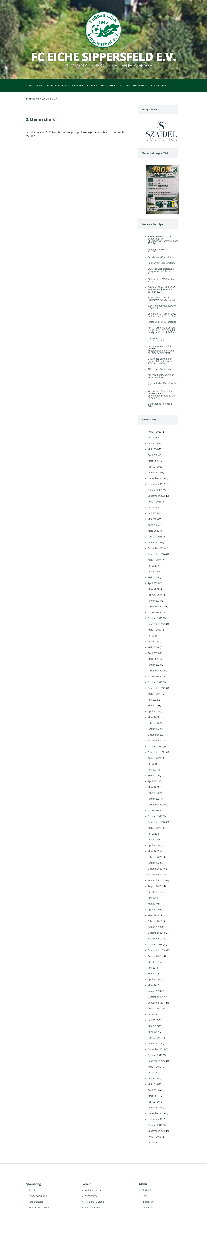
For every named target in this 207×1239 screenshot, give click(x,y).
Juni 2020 (153, 839)
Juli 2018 (152, 961)
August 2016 (154, 1066)
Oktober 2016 (155, 1055)
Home (29, 85)
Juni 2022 (153, 699)
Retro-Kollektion (58, 85)
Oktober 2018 (155, 944)
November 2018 (156, 938)
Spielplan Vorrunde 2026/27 (158, 250)
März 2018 (153, 985)
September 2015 (157, 1130)
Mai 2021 (153, 775)
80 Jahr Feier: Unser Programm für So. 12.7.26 (161, 298)
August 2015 (154, 1136)
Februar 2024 (155, 594)
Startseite (32, 98)
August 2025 (154, 501)
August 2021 (154, 757)
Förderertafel (36, 1201)
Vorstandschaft (93, 1207)
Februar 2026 (155, 466)
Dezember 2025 (156, 478)
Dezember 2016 (156, 1049)
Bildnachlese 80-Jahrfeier (161, 262)
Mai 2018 (153, 973)
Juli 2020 (152, 833)
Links (144, 1195)
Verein (40, 85)
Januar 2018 (154, 991)
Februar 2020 (155, 857)
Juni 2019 (153, 897)
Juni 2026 (153, 443)
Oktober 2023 (155, 618)
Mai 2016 (153, 1084)
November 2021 (156, 740)
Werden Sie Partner (39, 1207)
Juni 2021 (153, 769)
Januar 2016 (154, 1107)
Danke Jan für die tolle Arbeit (160, 404)
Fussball (92, 85)
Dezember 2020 (156, 804)
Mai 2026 (153, 449)
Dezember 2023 (156, 606)
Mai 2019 (153, 903)
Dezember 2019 (156, 868)
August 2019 (154, 886)
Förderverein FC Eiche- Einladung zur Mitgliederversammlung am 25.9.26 (163, 240)
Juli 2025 (152, 507)
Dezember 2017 (156, 996)
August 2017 (154, 1008)
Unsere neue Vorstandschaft (156, 339)
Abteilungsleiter (94, 1190)
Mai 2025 (153, 519)
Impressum (148, 1201)
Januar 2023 (154, 664)
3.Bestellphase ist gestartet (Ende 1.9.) (162, 306)
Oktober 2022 (155, 682)
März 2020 (153, 851)
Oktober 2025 (155, 489)
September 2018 (157, 950)
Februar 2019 (155, 921)
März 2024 (153, 589)
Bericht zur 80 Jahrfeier (160, 257)
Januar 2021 (154, 798)
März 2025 (153, 530)
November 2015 (156, 1119)
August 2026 (154, 431)
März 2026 (153, 460)
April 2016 (153, 1090)
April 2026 (153, 455)
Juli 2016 (152, 1072)
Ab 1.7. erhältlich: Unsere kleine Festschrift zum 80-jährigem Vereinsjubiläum (162, 330)
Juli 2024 (152, 565)
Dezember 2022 (156, 670)
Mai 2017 (153, 1025)
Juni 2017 (153, 1020)
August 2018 (154, 956)
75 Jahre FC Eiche (94, 1201)
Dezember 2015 (156, 1113)
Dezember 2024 (156, 548)
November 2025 (156, 484)
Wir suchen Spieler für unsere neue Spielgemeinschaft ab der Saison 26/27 (162, 394)
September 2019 (157, 880)
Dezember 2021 (156, 734)
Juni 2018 (153, 967)
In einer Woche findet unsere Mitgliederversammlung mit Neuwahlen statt (161, 349)
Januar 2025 (154, 542)
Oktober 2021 (155, 746)
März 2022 (153, 717)
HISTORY (124, 85)
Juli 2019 (152, 891)
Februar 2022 (155, 723)
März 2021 (153, 787)
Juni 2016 (153, 1078)
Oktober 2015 (155, 1125)
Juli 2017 (152, 1014)
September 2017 (157, 1002)
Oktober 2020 (155, 816)
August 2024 (154, 559)
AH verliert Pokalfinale (160, 369)
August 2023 (154, 629)
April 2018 (153, 979)
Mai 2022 (153, 705)
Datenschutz (148, 1207)
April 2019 (153, 909)
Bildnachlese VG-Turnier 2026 (161, 280)
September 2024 (157, 554)
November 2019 (156, 874)
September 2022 (157, 688)
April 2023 (153, 653)
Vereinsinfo (91, 1195)
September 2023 (157, 623)
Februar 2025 (155, 536)
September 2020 (157, 822)
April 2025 (153, 524)
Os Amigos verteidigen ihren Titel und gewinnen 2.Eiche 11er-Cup (161, 361)
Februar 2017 (155, 1037)
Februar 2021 (155, 792)
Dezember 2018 (156, 932)
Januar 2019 (154, 926)
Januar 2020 (154, 862)
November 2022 (156, 676)
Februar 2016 (155, 1101)
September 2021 (157, 752)
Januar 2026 (154, 472)
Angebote (34, 1190)
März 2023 (153, 658)
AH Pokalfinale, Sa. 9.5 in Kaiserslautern (161, 376)
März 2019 (153, 915)
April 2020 (153, 845)
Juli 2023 (152, 635)
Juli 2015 (152, 1142)
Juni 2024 (153, 571)
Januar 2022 (154, 728)
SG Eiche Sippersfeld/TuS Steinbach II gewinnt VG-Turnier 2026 (161, 289)
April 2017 (153, 1031)
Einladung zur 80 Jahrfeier (162, 321)
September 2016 (157, 1060)
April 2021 (153, 781)
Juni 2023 (153, 641)
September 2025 (157, 495)
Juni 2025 (153, 513)
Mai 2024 (153, 577)
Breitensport (108, 85)
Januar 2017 (154, 1043)
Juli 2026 (152, 437)
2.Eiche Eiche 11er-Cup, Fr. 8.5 (162, 384)
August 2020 (154, 827)
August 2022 (154, 693)
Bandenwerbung (38, 1195)
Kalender (77, 85)
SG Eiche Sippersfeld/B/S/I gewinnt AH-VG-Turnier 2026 (162, 271)
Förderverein (159, 85)
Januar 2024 (154, 600)
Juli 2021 (152, 763)
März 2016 (153, 1095)
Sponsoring (140, 85)
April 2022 (153, 711)
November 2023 (156, 612)
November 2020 (156, 810)
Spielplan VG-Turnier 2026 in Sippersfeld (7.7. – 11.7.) (162, 315)
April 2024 (153, 583)
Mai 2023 (153, 647)
